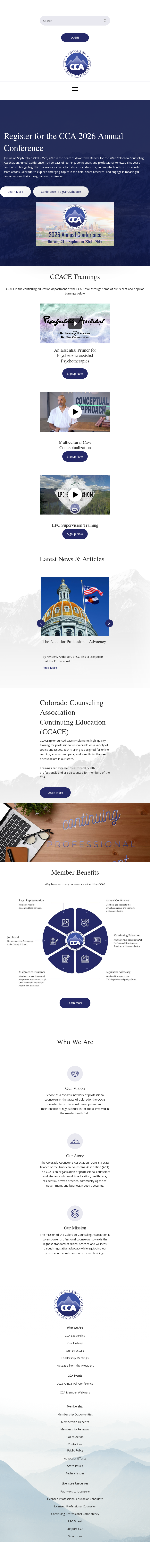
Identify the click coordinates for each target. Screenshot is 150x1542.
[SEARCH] (105, 21)
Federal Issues (75, 1473)
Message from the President (75, 1365)
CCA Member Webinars (75, 1392)
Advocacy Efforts (75, 1458)
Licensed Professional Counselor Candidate (75, 1499)
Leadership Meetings (75, 1358)
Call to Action (75, 1437)
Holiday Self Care (58, 641)
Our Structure (75, 1350)
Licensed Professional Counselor (75, 1506)
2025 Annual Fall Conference (75, 1383)
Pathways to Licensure (75, 1491)
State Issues (75, 1466)
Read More (62, 668)
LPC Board (75, 1521)
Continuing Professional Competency (75, 1514)
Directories (75, 1536)
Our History (75, 1343)
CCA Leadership (75, 1335)
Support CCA (75, 1529)
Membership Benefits (75, 1422)
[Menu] (75, 89)
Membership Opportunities (75, 1414)
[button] (75, 37)
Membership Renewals (75, 1429)
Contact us (75, 1444)
